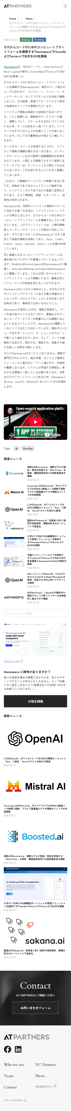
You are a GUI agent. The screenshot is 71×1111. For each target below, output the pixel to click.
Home (12, 18)
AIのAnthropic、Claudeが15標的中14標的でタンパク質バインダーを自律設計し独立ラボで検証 (46, 595)
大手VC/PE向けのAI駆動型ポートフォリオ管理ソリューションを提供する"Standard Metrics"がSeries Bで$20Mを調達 (46, 540)
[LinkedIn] (18, 1049)
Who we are (14, 1064)
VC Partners (46, 1064)
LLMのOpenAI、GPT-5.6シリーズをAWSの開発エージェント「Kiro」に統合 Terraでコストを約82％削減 (46, 507)
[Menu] (65, 6)
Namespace (11, 66)
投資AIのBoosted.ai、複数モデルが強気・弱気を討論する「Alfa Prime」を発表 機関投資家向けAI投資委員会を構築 (46, 471)
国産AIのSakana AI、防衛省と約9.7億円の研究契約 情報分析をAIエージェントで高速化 (46, 523)
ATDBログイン (44, 1086)
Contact (10, 1087)
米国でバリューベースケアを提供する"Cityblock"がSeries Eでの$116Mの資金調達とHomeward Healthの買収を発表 (46, 559)
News (29, 18)
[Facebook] (7, 1049)
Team (8, 1075)
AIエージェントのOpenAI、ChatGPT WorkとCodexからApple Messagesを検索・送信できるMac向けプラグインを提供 (46, 578)
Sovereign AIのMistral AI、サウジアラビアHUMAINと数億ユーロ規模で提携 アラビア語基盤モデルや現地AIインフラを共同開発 (47, 490)
